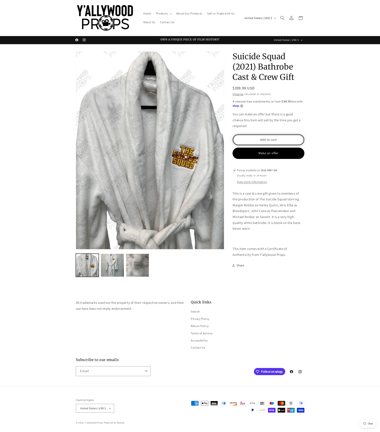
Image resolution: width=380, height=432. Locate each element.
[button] (164, 13)
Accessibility (199, 340)
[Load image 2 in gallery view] (112, 265)
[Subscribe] (145, 371)
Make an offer (268, 153)
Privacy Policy (200, 318)
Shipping (238, 94)
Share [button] (240, 265)
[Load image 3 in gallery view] (137, 265)
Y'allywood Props (94, 422)
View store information (252, 182)
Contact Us (198, 347)
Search (195, 311)
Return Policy (200, 326)
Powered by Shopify (114, 422)
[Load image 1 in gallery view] (87, 265)
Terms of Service (202, 333)
